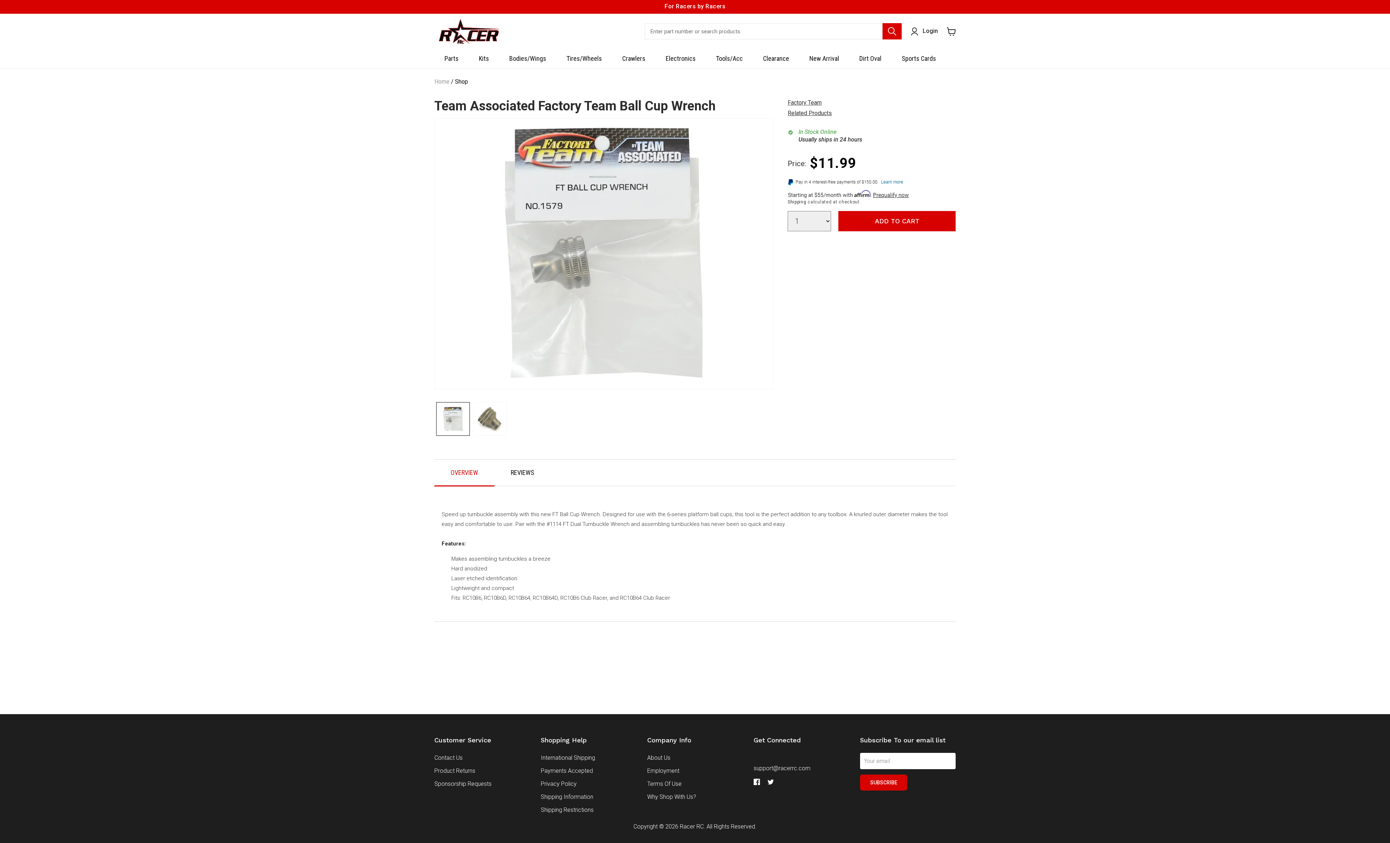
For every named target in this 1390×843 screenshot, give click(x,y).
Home (442, 81)
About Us (658, 757)
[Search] (892, 31)
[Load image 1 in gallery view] (453, 419)
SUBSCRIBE (883, 782)
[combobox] (773, 31)
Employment (663, 770)
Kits (484, 58)
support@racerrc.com (782, 768)
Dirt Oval (870, 58)
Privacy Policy (559, 783)
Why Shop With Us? (671, 796)
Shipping (797, 202)
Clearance (776, 58)
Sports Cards (919, 58)
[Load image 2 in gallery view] (490, 419)
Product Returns (454, 770)
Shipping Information (567, 796)
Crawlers (633, 58)
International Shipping (568, 757)
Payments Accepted (567, 770)
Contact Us (448, 757)
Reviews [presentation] (522, 472)
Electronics (681, 58)
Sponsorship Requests (463, 783)
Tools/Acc (729, 58)
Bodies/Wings (527, 58)
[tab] (464, 473)
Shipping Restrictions (567, 809)
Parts (452, 58)
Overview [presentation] (464, 472)
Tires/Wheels (584, 58)
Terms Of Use (664, 783)
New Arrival (824, 58)
